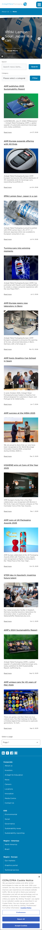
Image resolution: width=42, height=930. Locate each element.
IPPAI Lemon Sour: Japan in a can (20, 196)
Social (7, 819)
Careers (8, 784)
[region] (21, 902)
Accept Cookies (21, 926)
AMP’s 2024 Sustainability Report (20, 630)
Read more (8, 132)
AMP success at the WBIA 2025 (19, 413)
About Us (5, 11)
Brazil (7, 849)
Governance (10, 824)
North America (11, 844)
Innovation (9, 794)
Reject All (21, 919)
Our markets (10, 861)
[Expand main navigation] (39, 4)
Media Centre (10, 798)
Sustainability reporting (14, 833)
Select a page (7, 737)
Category (5, 73)
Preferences (21, 912)
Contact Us (9, 803)
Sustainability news (13, 828)
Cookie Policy (26, 908)
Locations (9, 789)
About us (8, 766)
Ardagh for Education (14, 775)
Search (4, 62)
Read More (12, 51)
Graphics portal (11, 865)
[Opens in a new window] (3, 753)
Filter (35, 78)
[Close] (39, 876)
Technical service (12, 870)
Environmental (11, 814)
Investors (8, 770)
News (15, 11)
